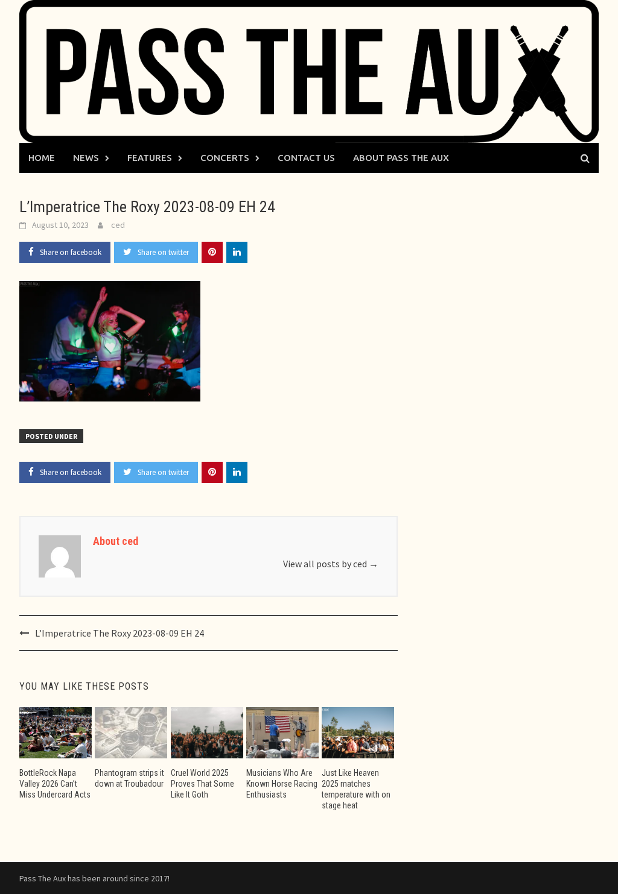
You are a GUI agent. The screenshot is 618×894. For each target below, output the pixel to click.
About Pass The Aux (401, 158)
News (86, 158)
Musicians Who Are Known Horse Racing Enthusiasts (281, 783)
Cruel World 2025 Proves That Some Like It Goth (202, 783)
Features (149, 158)
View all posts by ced (330, 564)
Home (41, 158)
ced (118, 224)
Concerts (224, 158)
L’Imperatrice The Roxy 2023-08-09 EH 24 (119, 633)
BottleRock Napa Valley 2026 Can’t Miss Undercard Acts (55, 783)
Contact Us (306, 158)
